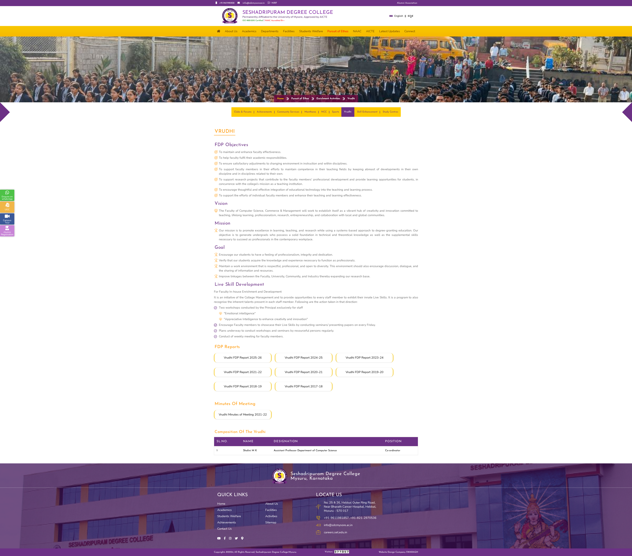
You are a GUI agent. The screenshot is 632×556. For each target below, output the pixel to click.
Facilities (271, 509)
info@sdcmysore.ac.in (253, 3)
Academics (224, 509)
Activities (271, 516)
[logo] (229, 16)
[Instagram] (230, 538)
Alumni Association (407, 3)
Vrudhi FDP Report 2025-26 (243, 358)
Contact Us (224, 528)
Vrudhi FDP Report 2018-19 (243, 386)
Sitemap (270, 522)
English (398, 16)
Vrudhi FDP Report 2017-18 (304, 386)
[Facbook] (225, 538)
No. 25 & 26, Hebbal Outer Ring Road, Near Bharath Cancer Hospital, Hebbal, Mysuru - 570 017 (350, 507)
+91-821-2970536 (363, 518)
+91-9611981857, (336, 518)
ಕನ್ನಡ (410, 16)
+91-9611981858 (226, 3)
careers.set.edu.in (335, 532)
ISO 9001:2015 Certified (252, 21)
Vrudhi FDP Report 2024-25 (304, 358)
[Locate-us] (242, 538)
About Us (271, 503)
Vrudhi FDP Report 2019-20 (364, 372)
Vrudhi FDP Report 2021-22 (243, 372)
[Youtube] (219, 538)
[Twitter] (236, 538)
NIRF (274, 3)
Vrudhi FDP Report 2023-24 (364, 358)
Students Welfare (229, 516)
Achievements (226, 522)
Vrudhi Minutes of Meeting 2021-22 (243, 415)
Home (280, 98)
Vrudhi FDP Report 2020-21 (304, 372)
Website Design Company (398, 552)
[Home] (218, 31)
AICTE (370, 31)
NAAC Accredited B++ (275, 21)
